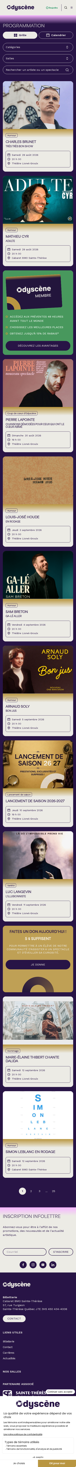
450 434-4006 (57, 1309)
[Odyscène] (16, 1285)
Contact (14, 1318)
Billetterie (8, 1341)
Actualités (9, 1358)
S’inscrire (61, 1251)
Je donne (38, 964)
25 (53, 1191)
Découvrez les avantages (38, 345)
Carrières (8, 1352)
